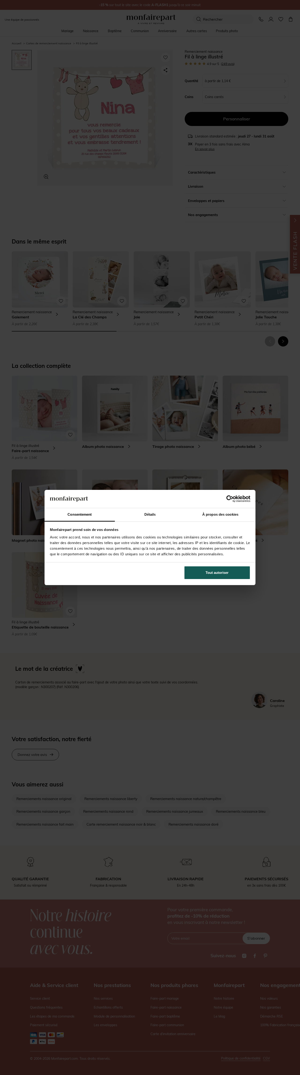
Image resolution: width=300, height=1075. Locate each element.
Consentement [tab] (80, 514)
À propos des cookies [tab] (220, 514)
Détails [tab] (150, 514)
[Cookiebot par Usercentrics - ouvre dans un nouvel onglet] (229, 498)
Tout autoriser (217, 573)
